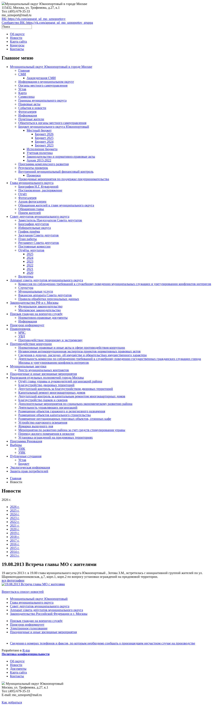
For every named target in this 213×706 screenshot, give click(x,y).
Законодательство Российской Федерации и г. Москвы (48, 613)
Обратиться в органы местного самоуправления (52, 123)
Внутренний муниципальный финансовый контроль (55, 171)
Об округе (17, 34)
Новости (16, 38)
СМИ (22, 74)
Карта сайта (18, 41)
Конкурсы (17, 45)
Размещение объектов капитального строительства (54, 415)
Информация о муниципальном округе (46, 81)
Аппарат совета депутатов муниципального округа (46, 280)
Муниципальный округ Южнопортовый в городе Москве (51, 66)
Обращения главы (31, 209)
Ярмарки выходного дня (35, 426)
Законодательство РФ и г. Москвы (34, 302)
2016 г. (14, 544)
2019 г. (14, 533)
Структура (25, 287)
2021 (30, 269)
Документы (18, 668)
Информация (27, 115)
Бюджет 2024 (44, 141)
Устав (22, 89)
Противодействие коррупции (31, 344)
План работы (27, 239)
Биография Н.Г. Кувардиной (38, 186)
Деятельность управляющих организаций (47, 407)
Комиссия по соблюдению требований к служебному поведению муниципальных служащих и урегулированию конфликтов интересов (114, 284)
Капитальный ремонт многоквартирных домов (51, 392)
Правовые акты (29, 104)
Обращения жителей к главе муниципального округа (56, 205)
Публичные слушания (25, 456)
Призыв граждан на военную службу (36, 314)
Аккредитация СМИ (41, 78)
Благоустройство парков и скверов (43, 400)
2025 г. (14, 510)
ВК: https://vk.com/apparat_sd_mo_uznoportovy (34, 19)
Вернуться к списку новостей (23, 591)
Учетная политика (40, 153)
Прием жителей (29, 213)
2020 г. (14, 529)
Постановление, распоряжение (40, 190)
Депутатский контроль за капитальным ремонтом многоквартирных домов (71, 396)
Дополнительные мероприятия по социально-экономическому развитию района (75, 404)
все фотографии (13, 580)
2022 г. (14, 522)
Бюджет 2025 (44, 138)
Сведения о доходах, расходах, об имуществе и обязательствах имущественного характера (82, 355)
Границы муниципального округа (42, 100)
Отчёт (22, 194)
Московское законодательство (39, 310)
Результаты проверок (33, 168)
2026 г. (14, 507)
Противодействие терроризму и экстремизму (50, 340)
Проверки (34, 175)
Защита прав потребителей (29, 471)
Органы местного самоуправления (42, 85)
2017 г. (14, 540)
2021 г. (14, 525)
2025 (30, 254)
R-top (26, 650)
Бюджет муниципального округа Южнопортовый (53, 126)
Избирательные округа (34, 228)
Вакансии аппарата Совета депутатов (45, 295)
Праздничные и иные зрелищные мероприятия (43, 374)
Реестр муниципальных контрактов (43, 370)
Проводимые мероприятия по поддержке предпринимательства (63, 179)
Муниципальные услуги (35, 291)
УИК (21, 452)
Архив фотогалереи (32, 201)
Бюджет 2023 (44, 145)
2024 (30, 257)
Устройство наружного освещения (42, 422)
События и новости (32, 108)
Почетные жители (31, 119)
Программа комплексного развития (43, 164)
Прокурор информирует (27, 325)
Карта (22, 93)
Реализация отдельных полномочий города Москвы (47, 377)
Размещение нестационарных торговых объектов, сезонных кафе (64, 419)
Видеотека (25, 276)
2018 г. (14, 536)
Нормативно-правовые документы (43, 317)
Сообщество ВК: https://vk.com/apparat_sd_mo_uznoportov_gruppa (47, 22)
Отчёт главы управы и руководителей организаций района (60, 381)
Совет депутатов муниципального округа (39, 216)
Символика (26, 96)
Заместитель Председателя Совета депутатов (50, 220)
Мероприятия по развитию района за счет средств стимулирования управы (71, 430)
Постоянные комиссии (34, 246)
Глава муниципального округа (31, 183)
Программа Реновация (26, 441)
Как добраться (12, 702)
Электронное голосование (28, 628)
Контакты (17, 49)
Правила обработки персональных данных (48, 299)
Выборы (16, 445)
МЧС (22, 332)
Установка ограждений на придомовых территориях (55, 437)
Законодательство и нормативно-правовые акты (61, 156)
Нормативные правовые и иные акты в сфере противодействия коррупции (71, 347)
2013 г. (14, 555)
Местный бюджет (39, 130)
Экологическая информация (30, 467)
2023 (30, 261)
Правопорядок (20, 329)
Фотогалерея (27, 111)
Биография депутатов (33, 224)
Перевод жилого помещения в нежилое (46, 434)
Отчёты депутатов (31, 250)
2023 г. (14, 518)
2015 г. (14, 548)
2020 (30, 272)
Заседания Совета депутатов (38, 235)
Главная (24, 70)
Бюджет (23, 463)
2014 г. (14, 551)
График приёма (29, 231)
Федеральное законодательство (40, 306)
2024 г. (14, 514)
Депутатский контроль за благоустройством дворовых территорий (65, 389)
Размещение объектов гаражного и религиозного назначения (61, 411)
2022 (30, 265)
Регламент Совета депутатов (38, 242)
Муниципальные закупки (28, 366)
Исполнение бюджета (42, 149)
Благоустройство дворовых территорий (46, 385)
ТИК (21, 448)
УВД (21, 336)
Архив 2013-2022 (39, 160)
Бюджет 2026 (44, 134)
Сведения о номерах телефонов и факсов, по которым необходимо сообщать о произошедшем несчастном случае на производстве (102, 643)
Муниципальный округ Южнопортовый (39, 599)
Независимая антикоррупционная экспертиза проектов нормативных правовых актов (79, 351)
